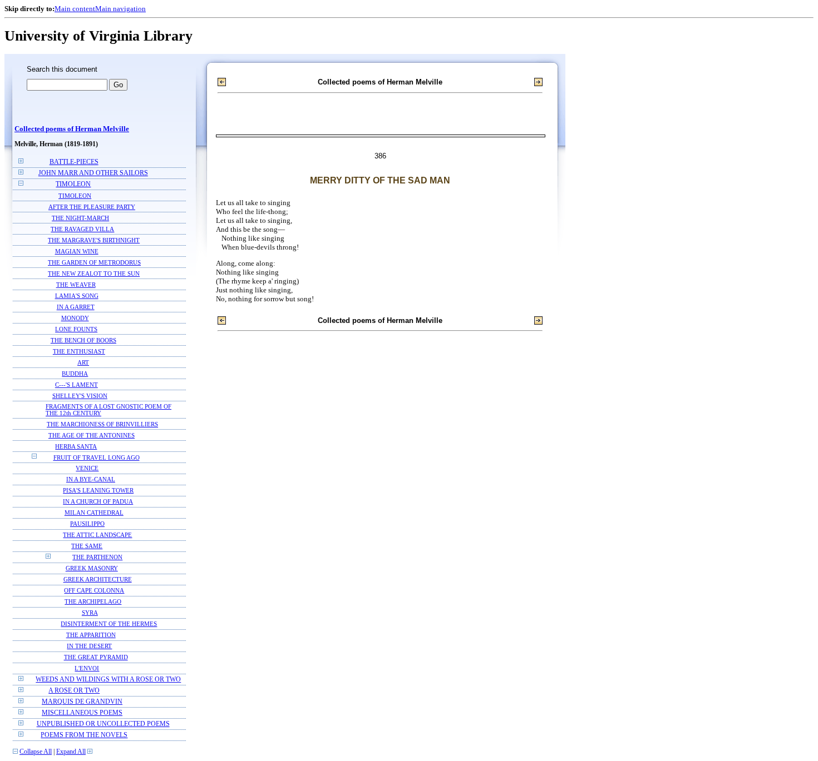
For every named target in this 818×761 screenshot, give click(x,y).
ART (83, 362)
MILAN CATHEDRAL (94, 513)
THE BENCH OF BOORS (83, 340)
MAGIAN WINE (76, 251)
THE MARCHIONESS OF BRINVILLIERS (102, 424)
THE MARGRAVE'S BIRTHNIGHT (94, 240)
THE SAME (86, 546)
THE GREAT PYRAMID (96, 657)
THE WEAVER (76, 284)
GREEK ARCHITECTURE (97, 579)
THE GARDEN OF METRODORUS (94, 262)
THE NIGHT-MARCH (80, 218)
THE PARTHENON (97, 557)
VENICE (87, 468)
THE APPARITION (91, 635)
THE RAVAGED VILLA (82, 229)
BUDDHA (75, 373)
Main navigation (120, 8)
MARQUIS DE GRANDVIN (82, 701)
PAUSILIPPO (87, 524)
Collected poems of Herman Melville (71, 129)
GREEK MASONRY (92, 568)
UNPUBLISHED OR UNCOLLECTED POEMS (103, 724)
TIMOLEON (73, 184)
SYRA (90, 613)
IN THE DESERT (89, 646)
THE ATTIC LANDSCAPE (97, 535)
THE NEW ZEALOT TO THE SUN (94, 273)
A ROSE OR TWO (74, 690)
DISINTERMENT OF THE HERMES (109, 624)
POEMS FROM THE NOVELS (84, 735)
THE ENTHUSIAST (79, 351)
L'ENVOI (87, 668)
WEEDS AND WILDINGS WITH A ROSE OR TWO (108, 679)
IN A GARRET (76, 307)
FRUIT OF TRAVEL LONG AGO (96, 457)
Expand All (71, 751)
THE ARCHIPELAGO (93, 602)
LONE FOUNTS (76, 329)
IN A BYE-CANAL (90, 479)
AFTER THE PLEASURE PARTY (91, 206)
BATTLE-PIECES (74, 162)
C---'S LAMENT (76, 384)
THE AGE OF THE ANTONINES (91, 435)
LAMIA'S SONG (76, 295)
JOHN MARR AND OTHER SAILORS (93, 173)
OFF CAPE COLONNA (94, 591)
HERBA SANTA (76, 446)
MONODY (75, 318)
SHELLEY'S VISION (79, 395)
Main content (75, 8)
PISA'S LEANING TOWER (98, 491)
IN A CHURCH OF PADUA (98, 502)
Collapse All (35, 751)
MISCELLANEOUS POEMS (82, 713)
